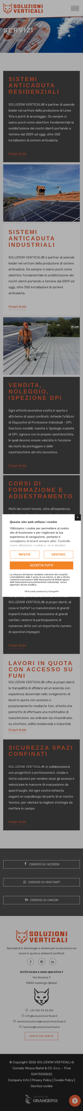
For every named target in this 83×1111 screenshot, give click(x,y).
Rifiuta (24, 554)
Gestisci (58, 554)
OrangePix (53, 591)
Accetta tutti (41, 565)
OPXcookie (30, 591)
